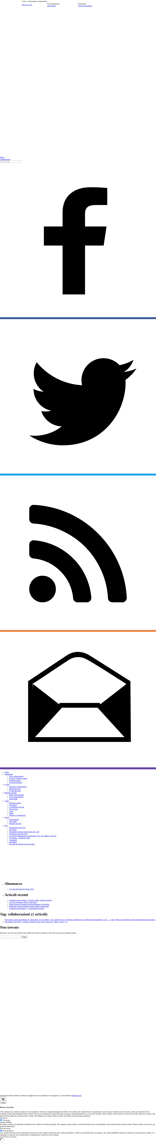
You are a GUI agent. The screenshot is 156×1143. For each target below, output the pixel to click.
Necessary (6, 1120)
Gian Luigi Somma (85, 6)
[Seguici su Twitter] (78, 475)
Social (7, 817)
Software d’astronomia (17, 815)
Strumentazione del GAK (18, 834)
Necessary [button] (3, 1118)
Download (13, 805)
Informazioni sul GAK (17, 828)
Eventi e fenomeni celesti (18, 778)
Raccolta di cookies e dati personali (21, 844)
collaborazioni (5, 159)
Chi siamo (12, 830)
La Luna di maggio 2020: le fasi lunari (23, 902)
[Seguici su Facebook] (78, 318)
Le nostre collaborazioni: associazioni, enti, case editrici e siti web (32, 836)
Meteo (11, 813)
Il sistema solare (15, 780)
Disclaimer (13, 842)
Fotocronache (14, 819)
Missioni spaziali (11, 793)
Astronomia (9, 774)
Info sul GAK (27, 5)
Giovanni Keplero (15, 782)
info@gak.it (51, 6)
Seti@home (13, 799)
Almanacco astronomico (18, 787)
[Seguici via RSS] (78, 631)
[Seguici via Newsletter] (78, 768)
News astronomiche (16, 776)
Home (2, 157)
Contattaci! (13, 840)
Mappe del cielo (15, 789)
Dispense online (15, 803)
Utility (7, 801)
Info (6, 826)
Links (11, 811)
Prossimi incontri (15, 824)
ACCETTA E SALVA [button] (8, 1137)
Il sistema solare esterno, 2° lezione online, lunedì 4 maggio (30, 900)
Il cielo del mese (15, 791)
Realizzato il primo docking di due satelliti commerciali (29, 906)
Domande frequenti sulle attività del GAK (24, 832)
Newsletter (13, 821)
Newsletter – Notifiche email (19, 838)
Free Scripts (13, 809)
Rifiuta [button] (68, 1096)
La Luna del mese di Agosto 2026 (21, 889)
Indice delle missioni (16, 795)
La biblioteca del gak (16, 807)
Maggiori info (76, 1096)
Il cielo (7, 785)
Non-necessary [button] (5, 1128)
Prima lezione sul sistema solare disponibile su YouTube (29, 904)
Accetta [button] (63, 1096)
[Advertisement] (78, 863)
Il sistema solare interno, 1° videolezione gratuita (26, 908)
